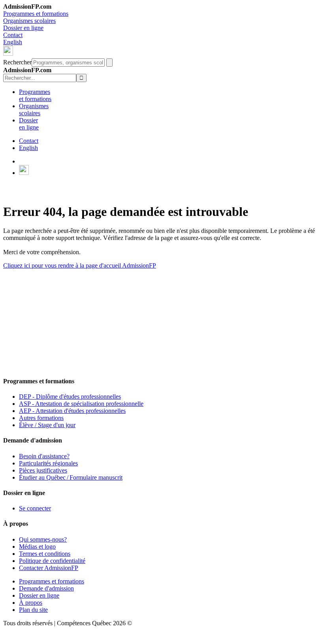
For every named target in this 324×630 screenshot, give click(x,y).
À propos (30, 602)
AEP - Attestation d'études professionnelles (72, 410)
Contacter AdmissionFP (48, 567)
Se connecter (35, 508)
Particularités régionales (48, 463)
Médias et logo (37, 546)
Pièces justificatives (43, 470)
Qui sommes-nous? (43, 539)
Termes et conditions (44, 553)
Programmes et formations (35, 13)
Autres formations (41, 417)
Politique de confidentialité (52, 560)
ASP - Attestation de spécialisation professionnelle (81, 403)
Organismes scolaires (29, 20)
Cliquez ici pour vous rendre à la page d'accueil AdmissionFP (79, 265)
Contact (13, 35)
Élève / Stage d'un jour (47, 425)
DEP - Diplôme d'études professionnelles (70, 396)
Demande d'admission (46, 588)
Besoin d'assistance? (44, 456)
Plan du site (33, 609)
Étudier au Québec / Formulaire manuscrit (70, 477)
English (12, 42)
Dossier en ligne (23, 27)
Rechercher (17, 62)
